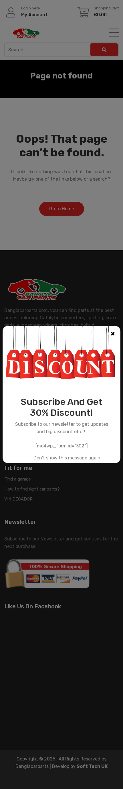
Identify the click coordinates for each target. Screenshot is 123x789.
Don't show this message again (66, 458)
